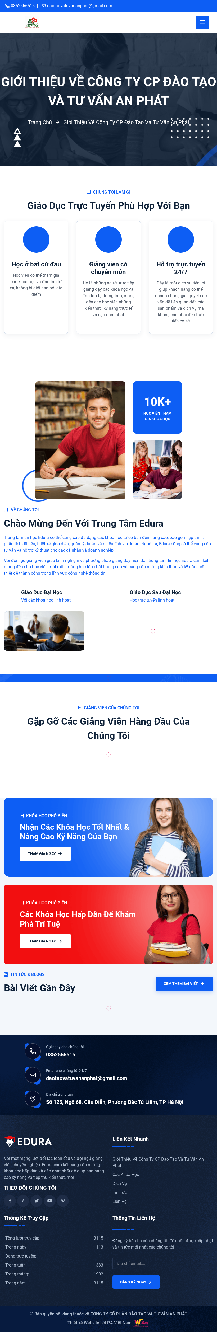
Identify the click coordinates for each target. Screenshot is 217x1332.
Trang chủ (40, 122)
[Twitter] (36, 1201)
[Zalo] (23, 1201)
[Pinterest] (63, 1201)
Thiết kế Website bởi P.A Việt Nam (99, 1322)
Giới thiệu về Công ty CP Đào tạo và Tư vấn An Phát (126, 122)
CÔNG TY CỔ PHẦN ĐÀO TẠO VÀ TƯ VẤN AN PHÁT (139, 1313)
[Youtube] (50, 1201)
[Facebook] (10, 1201)
